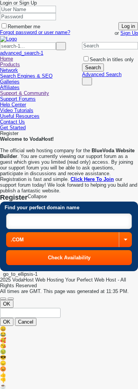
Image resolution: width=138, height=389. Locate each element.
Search (93, 67)
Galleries (10, 82)
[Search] (87, 81)
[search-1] (61, 46)
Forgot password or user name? (35, 32)
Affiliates (10, 87)
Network (9, 70)
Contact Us (12, 122)
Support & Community (24, 93)
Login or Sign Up (19, 3)
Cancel (25, 322)
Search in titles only (112, 59)
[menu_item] (69, 329)
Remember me (24, 26)
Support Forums (18, 99)
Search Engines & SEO (26, 76)
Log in (128, 26)
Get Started (13, 127)
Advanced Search (102, 74)
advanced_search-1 (21, 53)
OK (6, 304)
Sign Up (129, 33)
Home (6, 59)
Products (10, 64)
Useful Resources (19, 116)
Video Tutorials (16, 110)
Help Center (13, 104)
